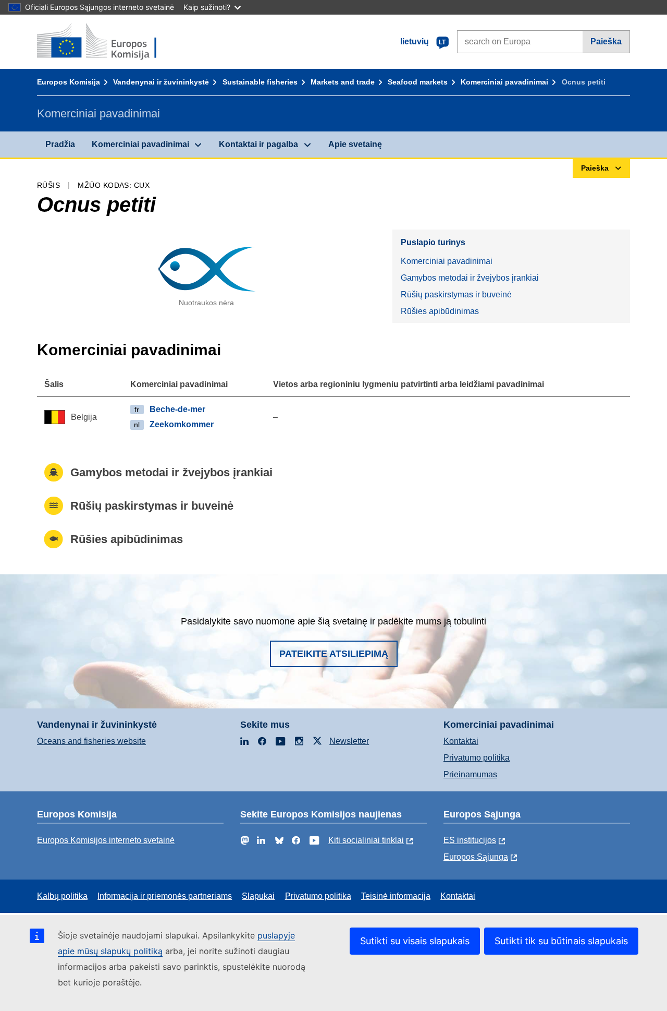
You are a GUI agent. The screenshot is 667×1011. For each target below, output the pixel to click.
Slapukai (258, 896)
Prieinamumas (470, 774)
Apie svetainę (355, 144)
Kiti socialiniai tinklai (366, 840)
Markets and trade (343, 82)
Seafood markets (418, 82)
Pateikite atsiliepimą (333, 653)
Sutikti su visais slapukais (415, 940)
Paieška (606, 41)
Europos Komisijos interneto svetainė (106, 840)
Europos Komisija (68, 82)
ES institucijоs (469, 840)
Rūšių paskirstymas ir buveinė (456, 294)
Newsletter (349, 741)
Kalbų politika (62, 896)
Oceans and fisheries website (91, 741)
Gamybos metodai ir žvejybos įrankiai (470, 277)
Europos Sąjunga (475, 856)
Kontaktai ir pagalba (258, 144)
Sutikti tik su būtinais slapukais (561, 940)
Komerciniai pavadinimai (504, 82)
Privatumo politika (476, 757)
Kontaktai (460, 741)
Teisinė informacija (395, 896)
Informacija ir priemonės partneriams (164, 896)
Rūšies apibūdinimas (440, 311)
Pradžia (60, 144)
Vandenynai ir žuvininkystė (161, 82)
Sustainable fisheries (260, 82)
